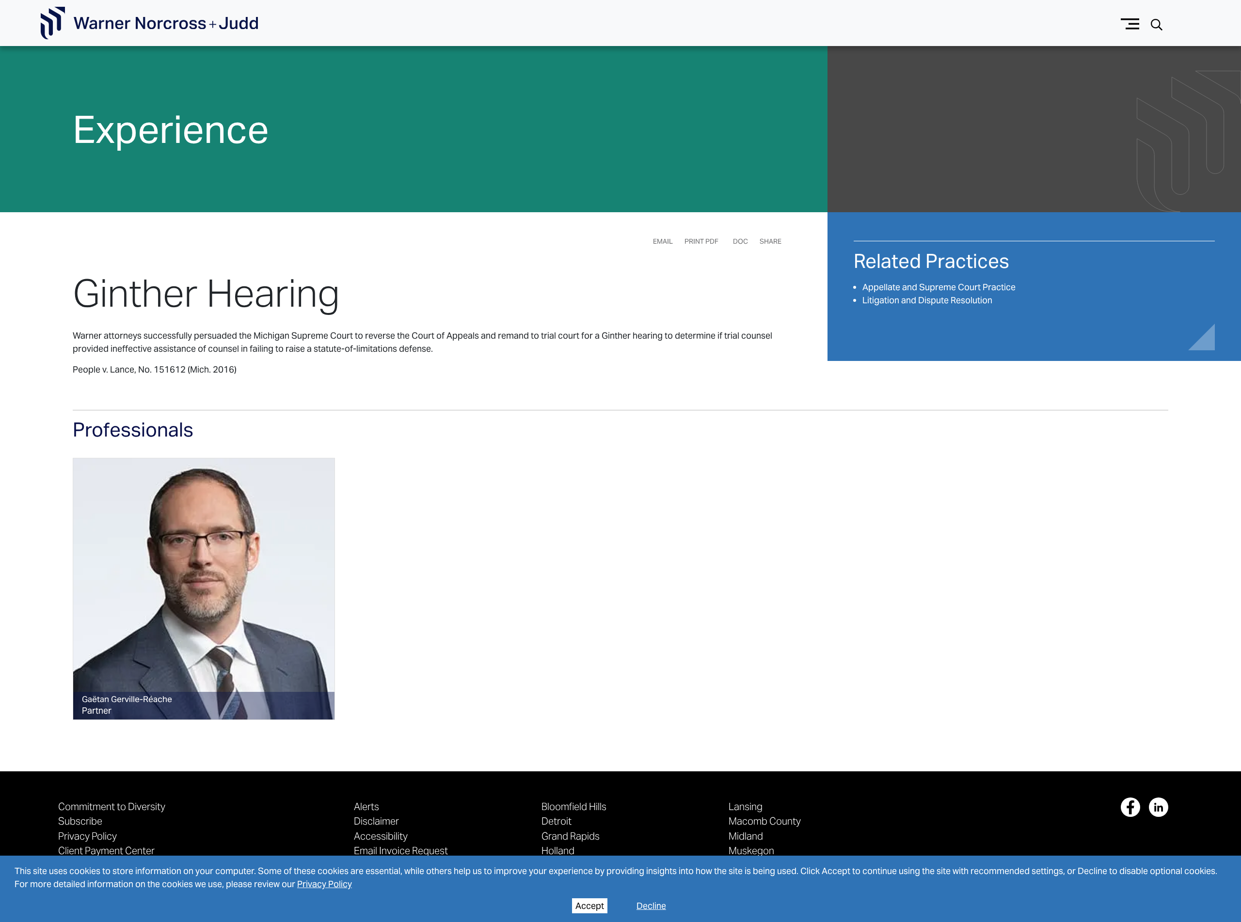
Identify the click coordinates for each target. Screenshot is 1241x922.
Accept (589, 905)
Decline (651, 905)
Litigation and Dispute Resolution (927, 300)
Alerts (366, 806)
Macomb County (765, 821)
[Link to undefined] (203, 588)
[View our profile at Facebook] (1130, 807)
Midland (746, 836)
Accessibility (381, 836)
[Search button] (1156, 23)
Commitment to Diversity (111, 806)
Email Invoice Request (401, 850)
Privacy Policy (324, 884)
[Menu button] (1130, 23)
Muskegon (751, 850)
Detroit (556, 821)
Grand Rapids (570, 836)
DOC (740, 241)
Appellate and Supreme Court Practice (939, 287)
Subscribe (80, 821)
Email (663, 241)
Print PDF (701, 241)
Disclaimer (376, 821)
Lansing (746, 806)
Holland (557, 850)
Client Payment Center (106, 850)
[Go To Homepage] (149, 23)
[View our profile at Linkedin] (1158, 807)
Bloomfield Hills (573, 806)
